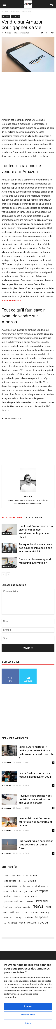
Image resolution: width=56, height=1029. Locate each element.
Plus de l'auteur (34, 518)
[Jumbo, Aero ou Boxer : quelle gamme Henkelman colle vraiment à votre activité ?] (9, 750)
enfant (14, 891)
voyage (43, 922)
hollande (30, 901)
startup (18, 917)
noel (48, 906)
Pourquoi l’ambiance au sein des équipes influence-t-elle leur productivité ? (35, 548)
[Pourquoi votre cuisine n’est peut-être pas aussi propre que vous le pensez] (9, 799)
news (38, 906)
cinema (32, 880)
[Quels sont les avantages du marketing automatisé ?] (9, 562)
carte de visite (9, 881)
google (34, 896)
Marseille (26, 907)
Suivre (28, 670)
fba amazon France (11, 300)
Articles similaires (12, 518)
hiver (22, 901)
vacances (12, 922)
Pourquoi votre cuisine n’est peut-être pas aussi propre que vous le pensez (35, 799)
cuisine (30, 886)
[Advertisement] (28, 95)
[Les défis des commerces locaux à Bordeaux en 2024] (9, 776)
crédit (22, 886)
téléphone (41, 917)
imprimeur (8, 907)
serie (5, 917)
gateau (25, 896)
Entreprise (15, 16)
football (7, 895)
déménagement (41, 886)
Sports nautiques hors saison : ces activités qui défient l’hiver (36, 844)
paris (5, 912)
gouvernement (10, 901)
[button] (51, 4)
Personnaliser (28, 1014)
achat (5, 875)
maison (18, 907)
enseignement (26, 891)
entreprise (41, 891)
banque (20, 876)
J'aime (10, 670)
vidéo (22, 922)
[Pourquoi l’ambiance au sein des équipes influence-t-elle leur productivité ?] (9, 548)
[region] (28, 994)
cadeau (33, 875)
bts (27, 876)
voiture (31, 922)
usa (4, 923)
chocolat (22, 881)
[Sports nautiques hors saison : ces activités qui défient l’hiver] (9, 844)
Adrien (8, 33)
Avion (13, 876)
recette (24, 912)
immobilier (42, 901)
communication (10, 886)
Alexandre (6, 762)
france (17, 895)
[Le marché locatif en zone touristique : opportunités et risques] (9, 822)
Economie (5, 16)
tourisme (28, 917)
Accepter (28, 1006)
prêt (12, 912)
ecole (6, 891)
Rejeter (28, 1023)
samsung (44, 911)
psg (17, 912)
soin (12, 917)
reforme (34, 912)
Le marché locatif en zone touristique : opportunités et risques (35, 822)
